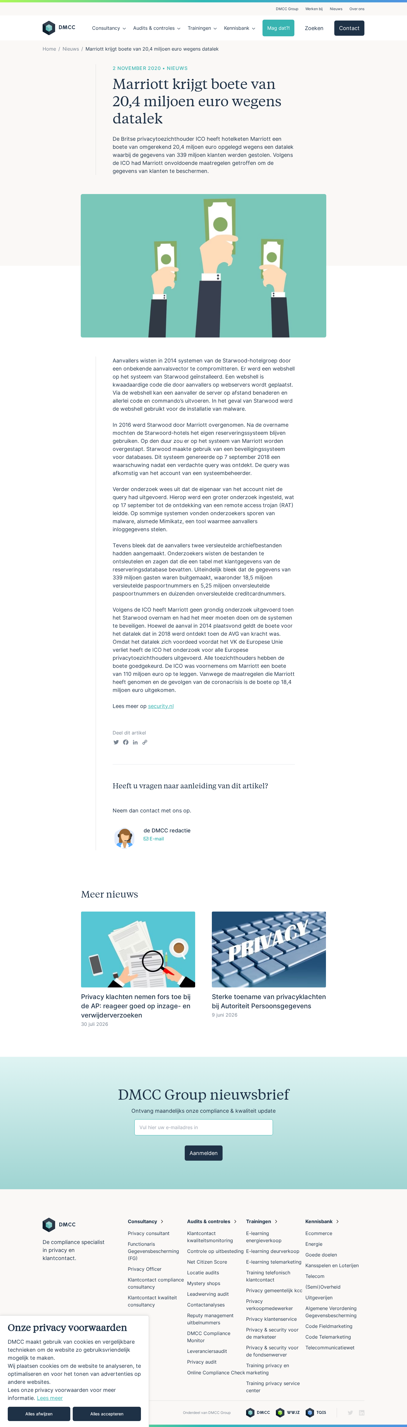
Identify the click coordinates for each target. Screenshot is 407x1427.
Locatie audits (203, 1273)
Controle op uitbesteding (215, 1251)
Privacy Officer (144, 1269)
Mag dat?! (278, 28)
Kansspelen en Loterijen (332, 1265)
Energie (313, 1244)
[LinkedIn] (135, 743)
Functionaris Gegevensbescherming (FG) (153, 1251)
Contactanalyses (206, 1305)
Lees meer (50, 1398)
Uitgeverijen (319, 1298)
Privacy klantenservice (271, 1319)
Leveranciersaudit (207, 1351)
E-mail (156, 839)
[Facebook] (125, 743)
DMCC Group (287, 9)
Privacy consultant (149, 1233)
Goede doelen (321, 1255)
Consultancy (106, 28)
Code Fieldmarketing (328, 1326)
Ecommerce (318, 1233)
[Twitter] (116, 743)
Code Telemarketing (328, 1337)
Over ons (356, 9)
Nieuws (336, 9)
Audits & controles (154, 28)
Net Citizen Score (207, 1262)
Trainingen (199, 28)
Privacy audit (202, 1362)
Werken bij (314, 9)
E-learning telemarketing (274, 1262)
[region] (74, 1371)
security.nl (161, 706)
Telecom (314, 1276)
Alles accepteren (106, 1413)
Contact (349, 28)
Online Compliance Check (216, 1373)
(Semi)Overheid (323, 1287)
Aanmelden (203, 1153)
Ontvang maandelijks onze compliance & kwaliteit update (203, 1111)
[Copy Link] (144, 743)
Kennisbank (236, 28)
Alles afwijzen (38, 1413)
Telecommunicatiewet (330, 1348)
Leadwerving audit (208, 1294)
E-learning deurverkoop (272, 1251)
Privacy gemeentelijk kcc (274, 1290)
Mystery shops (203, 1283)
